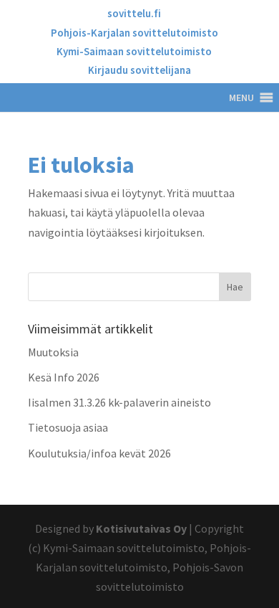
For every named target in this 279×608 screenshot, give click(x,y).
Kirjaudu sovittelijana (139, 71)
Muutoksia (53, 352)
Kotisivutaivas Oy (141, 528)
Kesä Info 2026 (63, 377)
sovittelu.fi (134, 14)
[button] (241, 97)
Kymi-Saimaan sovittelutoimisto (134, 52)
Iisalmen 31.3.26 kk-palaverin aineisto (119, 402)
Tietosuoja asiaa (68, 427)
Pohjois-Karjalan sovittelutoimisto (134, 33)
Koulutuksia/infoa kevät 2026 (99, 453)
